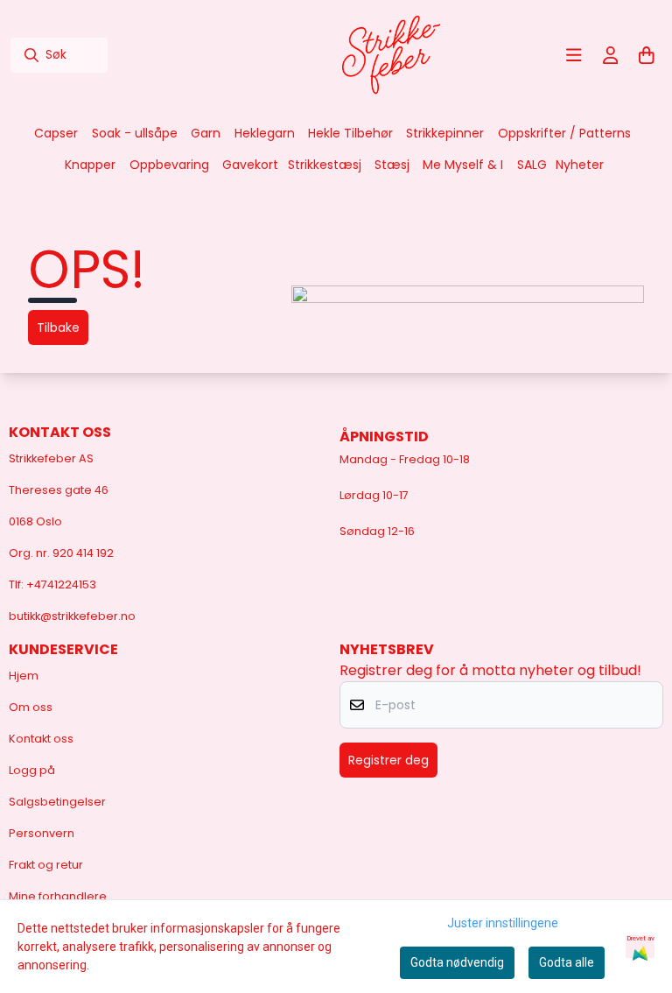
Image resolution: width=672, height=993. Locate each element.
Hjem (23, 675)
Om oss (30, 707)
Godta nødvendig (457, 962)
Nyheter (580, 164)
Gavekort (250, 164)
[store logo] (391, 55)
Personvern (41, 833)
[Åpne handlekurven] (647, 55)
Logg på (32, 770)
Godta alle (566, 962)
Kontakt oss (41, 738)
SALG (532, 164)
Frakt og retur (46, 864)
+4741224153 (61, 584)
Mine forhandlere (58, 896)
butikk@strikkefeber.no (72, 616)
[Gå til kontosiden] (611, 55)
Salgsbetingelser (57, 801)
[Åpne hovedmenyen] (574, 55)
